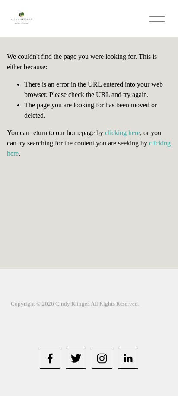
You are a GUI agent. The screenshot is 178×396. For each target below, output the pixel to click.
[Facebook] (50, 358)
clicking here (122, 132)
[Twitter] (76, 358)
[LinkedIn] (128, 358)
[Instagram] (102, 358)
